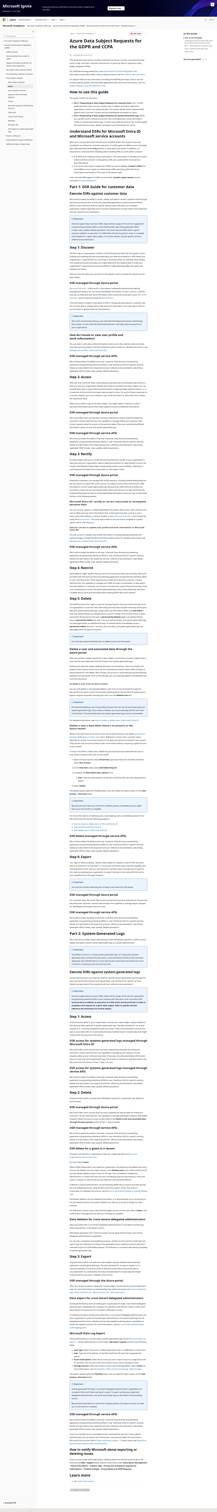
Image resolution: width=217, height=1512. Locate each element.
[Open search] (206, 20)
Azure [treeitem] (10, 86)
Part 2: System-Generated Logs (196, 49)
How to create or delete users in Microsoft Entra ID (116, 720)
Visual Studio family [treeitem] (15, 116)
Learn (72, 33)
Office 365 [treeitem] (12, 112)
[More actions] (145, 33)
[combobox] (18, 36)
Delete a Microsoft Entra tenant (87, 827)
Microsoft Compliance (85, 33)
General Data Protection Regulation (118, 71)
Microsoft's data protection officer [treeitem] (19, 70)
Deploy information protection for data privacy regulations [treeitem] (19, 64)
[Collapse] (33, 31)
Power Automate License (107, 1440)
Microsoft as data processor (133, 74)
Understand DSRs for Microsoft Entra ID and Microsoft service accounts (199, 42)
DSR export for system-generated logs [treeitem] (20, 130)
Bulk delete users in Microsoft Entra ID (90, 830)
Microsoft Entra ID (77, 288)
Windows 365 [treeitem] (13, 125)
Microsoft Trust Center (83, 1481)
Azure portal (106, 298)
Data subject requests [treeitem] (16, 82)
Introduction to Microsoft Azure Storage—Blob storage (117, 1369)
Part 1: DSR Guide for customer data (198, 46)
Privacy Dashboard (87, 180)
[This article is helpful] (203, 59)
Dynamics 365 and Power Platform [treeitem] (17, 95)
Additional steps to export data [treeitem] (18, 144)
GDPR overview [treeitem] (12, 52)
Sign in (211, 20)
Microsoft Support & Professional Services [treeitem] (20, 107)
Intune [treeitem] (10, 101)
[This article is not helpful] (206, 59)
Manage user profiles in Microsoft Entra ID (88, 350)
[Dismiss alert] (212, 4)
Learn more (189, 52)
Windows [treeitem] (11, 121)
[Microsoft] (4, 19)
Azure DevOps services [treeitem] (16, 90)
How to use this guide (193, 38)
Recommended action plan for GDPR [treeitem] (17, 57)
